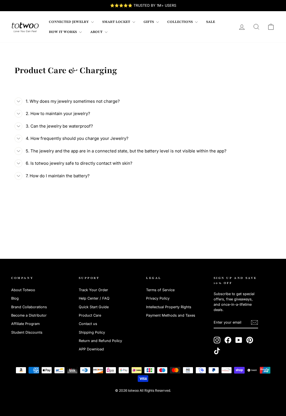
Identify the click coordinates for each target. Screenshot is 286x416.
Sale (210, 22)
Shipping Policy (92, 332)
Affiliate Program (25, 324)
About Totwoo (23, 290)
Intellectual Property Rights (168, 307)
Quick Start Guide (94, 307)
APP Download (91, 349)
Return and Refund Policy (100, 341)
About (96, 32)
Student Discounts (26, 332)
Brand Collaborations (29, 307)
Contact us (88, 324)
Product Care (90, 315)
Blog (15, 298)
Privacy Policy (158, 298)
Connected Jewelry (69, 22)
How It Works (63, 32)
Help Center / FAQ (94, 298)
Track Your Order (93, 290)
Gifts (149, 22)
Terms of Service (160, 290)
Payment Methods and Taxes (170, 315)
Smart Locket (116, 22)
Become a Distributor (29, 315)
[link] (25, 26)
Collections (180, 22)
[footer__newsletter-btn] (254, 322)
